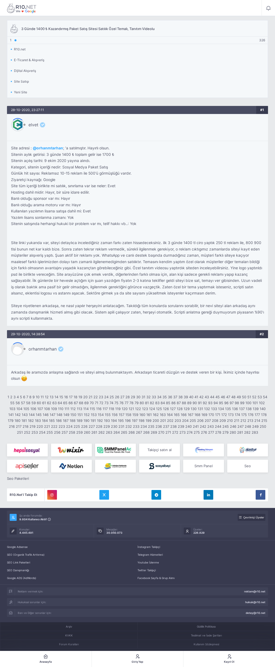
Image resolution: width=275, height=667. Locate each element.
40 (191, 397)
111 (66, 409)
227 (92, 426)
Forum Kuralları (69, 644)
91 (200, 403)
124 (152, 409)
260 (87, 432)
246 (233, 426)
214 (257, 420)
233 (136, 426)
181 (24, 420)
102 (262, 403)
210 (230, 420)
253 (34, 432)
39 (186, 397)
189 (79, 420)
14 (56, 397)
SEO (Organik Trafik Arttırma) (26, 554)
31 (143, 397)
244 (218, 426)
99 (242, 403)
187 (65, 420)
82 (152, 403)
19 (80, 397)
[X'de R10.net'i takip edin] (104, 495)
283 (255, 432)
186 (59, 420)
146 (46, 414)
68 (81, 403)
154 (101, 414)
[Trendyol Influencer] (71, 450)
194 (114, 420)
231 (121, 426)
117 (105, 409)
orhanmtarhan (50, 148)
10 (37, 397)
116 (99, 409)
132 (207, 409)
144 (32, 414)
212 (243, 420)
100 (248, 403)
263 (109, 432)
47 (228, 397)
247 (240, 426)
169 (204, 414)
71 (96, 403)
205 (193, 420)
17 (71, 397)
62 (49, 403)
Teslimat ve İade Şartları (206, 635)
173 (231, 414)
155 (108, 414)
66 (70, 403)
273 (182, 432)
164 (170, 414)
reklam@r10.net (254, 591)
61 (44, 403)
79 (137, 403)
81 (147, 403)
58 (28, 403)
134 (221, 409)
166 (184, 414)
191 (93, 420)
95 (221, 403)
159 (135, 414)
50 (244, 397)
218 (25, 426)
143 (25, 414)
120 (125, 409)
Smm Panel (203, 466)
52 (254, 397)
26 (117, 397)
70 (92, 403)
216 (12, 426)
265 (124, 432)
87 (179, 403)
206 (200, 420)
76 (122, 403)
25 (112, 397)
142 (18, 414)
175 (244, 414)
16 (66, 397)
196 (128, 420)
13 (51, 397)
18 (75, 397)
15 (61, 397)
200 (156, 420)
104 (19, 409)
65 (65, 403)
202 (170, 420)
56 (18, 403)
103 (12, 409)
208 (215, 420)
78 (131, 403)
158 (128, 414)
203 (178, 420)
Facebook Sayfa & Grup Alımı (156, 578)
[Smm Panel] (27, 450)
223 (62, 426)
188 (72, 420)
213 (250, 420)
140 (263, 409)
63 (54, 403)
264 (116, 432)
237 (166, 426)
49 (239, 397)
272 (175, 432)
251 (20, 432)
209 (222, 420)
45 (217, 397)
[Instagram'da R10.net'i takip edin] (52, 495)
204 (185, 420)
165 (177, 414)
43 (207, 397)
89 (189, 403)
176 (251, 414)
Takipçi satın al (159, 450)
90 (195, 403)
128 (180, 409)
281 (240, 432)
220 (40, 426)
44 (212, 397)
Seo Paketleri (18, 478)
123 (145, 409)
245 (225, 426)
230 (114, 426)
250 (263, 426)
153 (94, 414)
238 (173, 426)
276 (204, 432)
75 (116, 403)
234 (143, 426)
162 (156, 414)
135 (228, 409)
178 (264, 414)
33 (154, 397)
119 (118, 409)
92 (205, 403)
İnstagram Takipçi (149, 546)
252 (27, 432)
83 (157, 403)
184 (45, 420)
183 (38, 420)
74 (111, 403)
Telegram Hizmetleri (150, 554)
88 (184, 403)
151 (80, 414)
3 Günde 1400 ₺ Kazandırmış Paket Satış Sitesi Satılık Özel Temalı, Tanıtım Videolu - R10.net (22, 8)
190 (86, 420)
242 (203, 426)
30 (138, 397)
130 (194, 409)
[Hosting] (203, 450)
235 (151, 426)
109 (54, 409)
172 (224, 414)
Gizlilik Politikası (206, 626)
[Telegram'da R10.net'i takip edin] (156, 495)
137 (242, 409)
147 (52, 414)
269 (154, 432)
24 (106, 397)
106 (33, 409)
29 (133, 397)
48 (233, 397)
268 (146, 432)
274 (190, 432)
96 (226, 403)
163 (163, 414)
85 (168, 403)
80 (142, 403)
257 (64, 432)
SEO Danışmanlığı (18, 570)
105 (26, 409)
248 (248, 426)
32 (148, 397)
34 (159, 397)
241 (196, 426)
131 (200, 409)
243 (210, 426)
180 (17, 420)
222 (54, 426)
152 (87, 414)
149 (66, 414)
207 (208, 420)
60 (39, 403)
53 (260, 397)
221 (47, 426)
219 (32, 426)
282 (247, 432)
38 (180, 397)
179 (10, 420)
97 (232, 403)
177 (257, 414)
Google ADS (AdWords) (21, 578)
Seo (247, 466)
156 (115, 414)
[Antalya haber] (115, 466)
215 (264, 420)
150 (73, 414)
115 (92, 409)
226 (84, 426)
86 (173, 403)
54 (265, 397)
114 (86, 409)
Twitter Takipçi (147, 570)
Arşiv (69, 626)
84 (163, 403)
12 (47, 397)
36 (170, 397)
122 (138, 409)
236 (158, 426)
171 (217, 414)
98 (237, 403)
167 (190, 414)
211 (236, 420)
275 (197, 432)
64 (60, 403)
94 (216, 403)
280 (233, 432)
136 (235, 409)
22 (95, 397)
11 (42, 397)
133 (214, 409)
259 (79, 432)
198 (141, 420)
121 (131, 409)
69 (86, 403)
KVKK (69, 635)
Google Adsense (17, 546)
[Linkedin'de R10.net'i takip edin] (208, 495)
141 (11, 414)
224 (69, 426)
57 (23, 403)
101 (255, 403)
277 (211, 432)
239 (181, 426)
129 (187, 409)
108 (47, 409)
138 (249, 409)
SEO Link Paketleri (18, 562)
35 (164, 397)
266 (131, 432)
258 (72, 432)
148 (59, 414)
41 (196, 397)
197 (135, 420)
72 (101, 403)
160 (142, 414)
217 (18, 426)
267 (139, 432)
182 (31, 420)
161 (149, 414)
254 (42, 432)
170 (211, 414)
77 (126, 403)
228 (99, 426)
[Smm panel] (115, 450)
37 (175, 397)
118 (111, 409)
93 (210, 403)
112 (73, 409)
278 (218, 432)
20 (85, 397)
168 (197, 414)
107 (40, 409)
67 (76, 403)
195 (121, 420)
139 (256, 409)
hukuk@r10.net (255, 602)
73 (106, 403)
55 (12, 403)
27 (122, 397)
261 (94, 432)
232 (128, 426)
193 (107, 420)
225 (77, 426)
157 (121, 414)
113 (79, 409)
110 (60, 409)
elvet (33, 124)
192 (100, 420)
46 (223, 397)
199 (148, 420)
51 (249, 397)
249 (255, 426)
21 (90, 397)
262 (101, 432)
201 (163, 420)
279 (225, 432)
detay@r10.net (255, 612)
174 (237, 414)
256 (57, 432)
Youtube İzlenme (148, 562)
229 (106, 426)
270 (161, 432)
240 (188, 426)
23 (101, 397)
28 (127, 397)
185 (52, 420)
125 (159, 409)
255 (49, 432)
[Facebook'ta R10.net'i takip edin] (260, 495)
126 (166, 409)
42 (201, 397)
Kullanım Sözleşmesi (206, 644)
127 (173, 409)
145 (39, 414)
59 (33, 403)
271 (168, 432)
